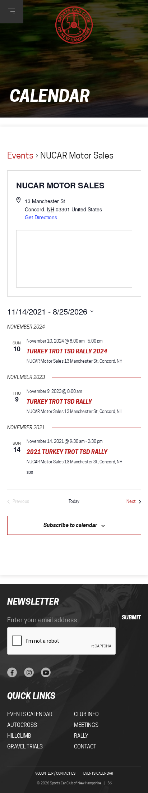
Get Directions (41, 217)
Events (20, 155)
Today (74, 501)
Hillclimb (19, 736)
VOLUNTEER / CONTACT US (55, 773)
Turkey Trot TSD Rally (59, 401)
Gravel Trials (25, 746)
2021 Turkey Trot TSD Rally (67, 451)
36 (109, 783)
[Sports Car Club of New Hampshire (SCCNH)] (74, 25)
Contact (85, 746)
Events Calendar (29, 714)
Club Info (86, 714)
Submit (131, 617)
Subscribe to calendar (70, 525)
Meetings (86, 725)
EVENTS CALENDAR (98, 773)
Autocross (22, 725)
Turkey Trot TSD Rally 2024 (67, 351)
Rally (81, 736)
